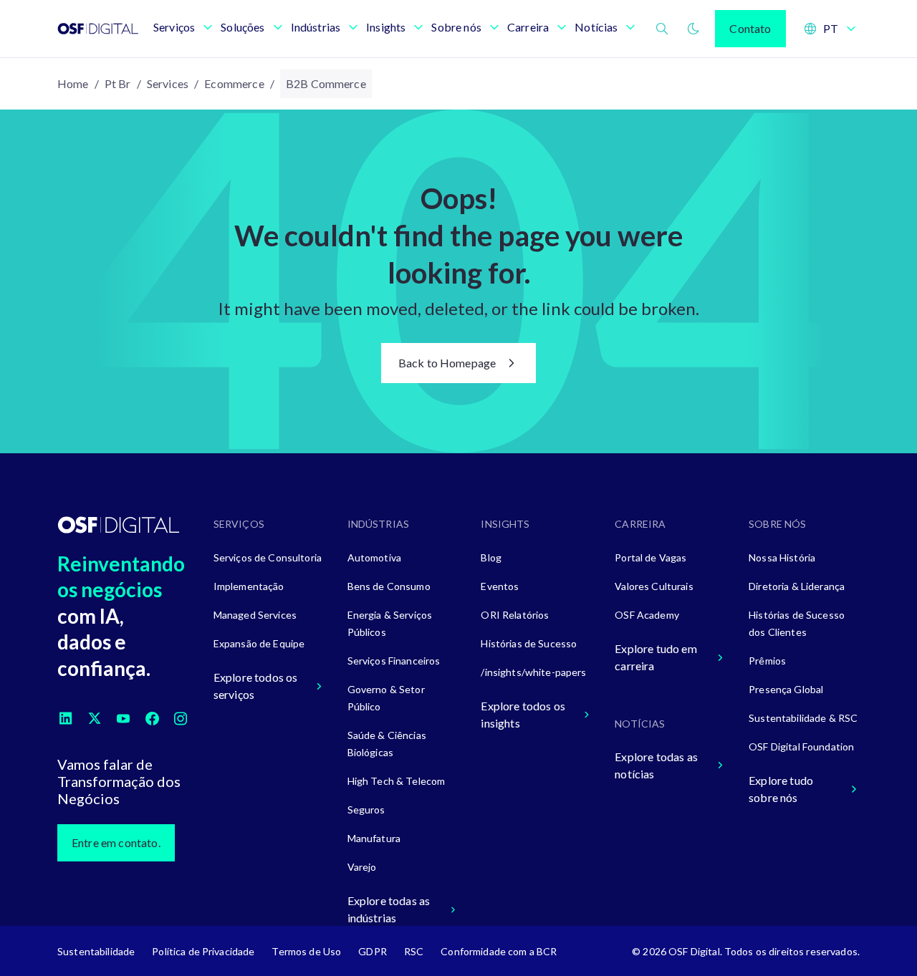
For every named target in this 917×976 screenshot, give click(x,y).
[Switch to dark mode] (693, 29)
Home (73, 83)
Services (167, 83)
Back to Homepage (447, 362)
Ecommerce (234, 83)
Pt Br (118, 83)
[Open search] (662, 29)
